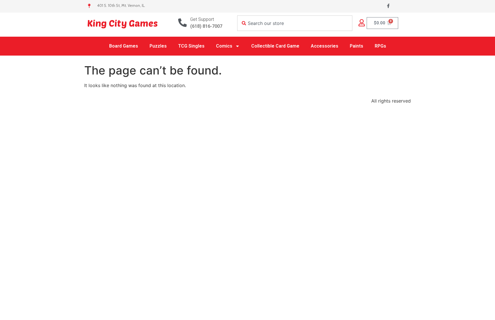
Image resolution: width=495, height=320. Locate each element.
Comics (224, 46)
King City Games (122, 22)
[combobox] (294, 23)
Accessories (324, 46)
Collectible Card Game (275, 46)
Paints (356, 46)
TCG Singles (191, 46)
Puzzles (158, 46)
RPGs (380, 46)
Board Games (123, 46)
